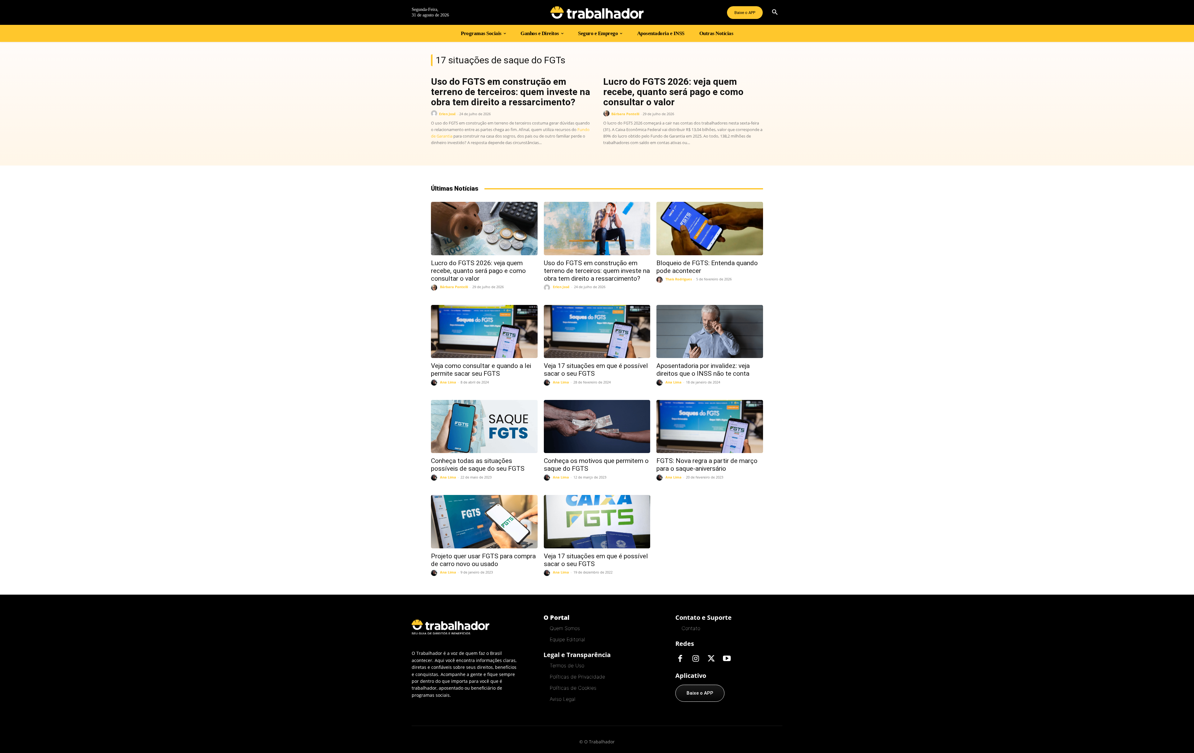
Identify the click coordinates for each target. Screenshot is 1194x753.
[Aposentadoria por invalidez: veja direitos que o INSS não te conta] (709, 331)
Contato (691, 628)
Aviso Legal (562, 699)
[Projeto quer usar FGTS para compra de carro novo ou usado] (484, 521)
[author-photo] (435, 113)
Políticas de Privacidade (577, 677)
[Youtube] (726, 659)
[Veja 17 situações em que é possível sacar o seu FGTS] (597, 331)
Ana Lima (448, 382)
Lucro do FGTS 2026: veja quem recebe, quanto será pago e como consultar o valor (673, 91)
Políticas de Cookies (573, 688)
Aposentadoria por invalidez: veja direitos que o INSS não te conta (703, 369)
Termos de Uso (567, 665)
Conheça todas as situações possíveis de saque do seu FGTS (478, 464)
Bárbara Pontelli (625, 113)
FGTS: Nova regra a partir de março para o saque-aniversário (706, 464)
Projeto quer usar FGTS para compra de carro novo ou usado (483, 560)
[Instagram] (695, 659)
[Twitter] (711, 659)
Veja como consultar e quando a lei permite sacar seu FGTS (481, 369)
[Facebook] (680, 659)
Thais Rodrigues (678, 279)
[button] (774, 12)
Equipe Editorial (567, 639)
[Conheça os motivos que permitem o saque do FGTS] (597, 426)
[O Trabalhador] (597, 12)
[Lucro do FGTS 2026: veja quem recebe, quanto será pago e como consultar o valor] (484, 228)
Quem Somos (565, 628)
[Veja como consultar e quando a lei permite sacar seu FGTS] (484, 331)
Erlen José (447, 113)
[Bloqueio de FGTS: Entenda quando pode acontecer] (709, 228)
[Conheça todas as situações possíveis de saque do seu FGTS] (484, 426)
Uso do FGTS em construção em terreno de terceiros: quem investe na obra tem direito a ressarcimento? (510, 91)
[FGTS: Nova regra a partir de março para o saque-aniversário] (709, 426)
